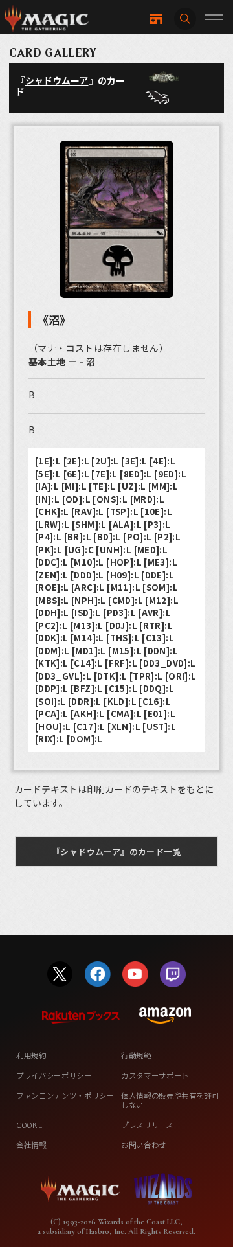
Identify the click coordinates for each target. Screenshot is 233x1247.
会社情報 (31, 1144)
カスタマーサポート (155, 1075)
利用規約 (31, 1055)
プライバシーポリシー (54, 1075)
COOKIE (29, 1124)
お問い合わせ (143, 1144)
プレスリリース (147, 1124)
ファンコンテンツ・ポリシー (65, 1095)
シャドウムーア (57, 80)
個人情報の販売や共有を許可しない (170, 1100)
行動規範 (136, 1055)
